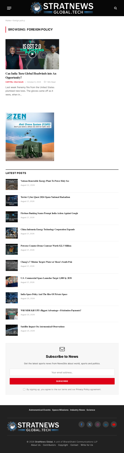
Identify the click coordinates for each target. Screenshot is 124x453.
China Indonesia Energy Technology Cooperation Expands (48, 229)
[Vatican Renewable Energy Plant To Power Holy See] (12, 184)
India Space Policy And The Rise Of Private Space (44, 294)
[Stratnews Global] (62, 8)
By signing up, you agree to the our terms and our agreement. (63, 389)
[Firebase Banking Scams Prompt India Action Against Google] (12, 216)
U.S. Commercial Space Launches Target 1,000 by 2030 (46, 278)
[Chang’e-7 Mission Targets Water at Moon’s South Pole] (12, 265)
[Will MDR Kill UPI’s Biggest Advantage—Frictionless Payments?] (12, 313)
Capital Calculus (14, 82)
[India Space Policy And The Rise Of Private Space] (12, 297)
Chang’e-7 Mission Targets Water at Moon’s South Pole (46, 262)
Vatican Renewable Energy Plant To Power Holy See (45, 181)
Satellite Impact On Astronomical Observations (42, 326)
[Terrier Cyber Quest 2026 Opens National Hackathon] (12, 200)
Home (8, 20)
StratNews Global (44, 441)
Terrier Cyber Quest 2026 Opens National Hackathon (45, 197)
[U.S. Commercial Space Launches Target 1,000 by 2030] (12, 281)
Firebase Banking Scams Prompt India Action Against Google (49, 213)
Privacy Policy (83, 389)
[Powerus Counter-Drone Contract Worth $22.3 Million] (12, 249)
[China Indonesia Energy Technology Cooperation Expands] (12, 232)
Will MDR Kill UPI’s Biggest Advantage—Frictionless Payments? (51, 310)
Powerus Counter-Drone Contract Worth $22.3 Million (46, 245)
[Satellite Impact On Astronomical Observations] (12, 330)
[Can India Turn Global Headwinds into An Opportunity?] (32, 54)
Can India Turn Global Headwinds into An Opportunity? (30, 75)
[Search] (115, 8)
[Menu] (9, 8)
